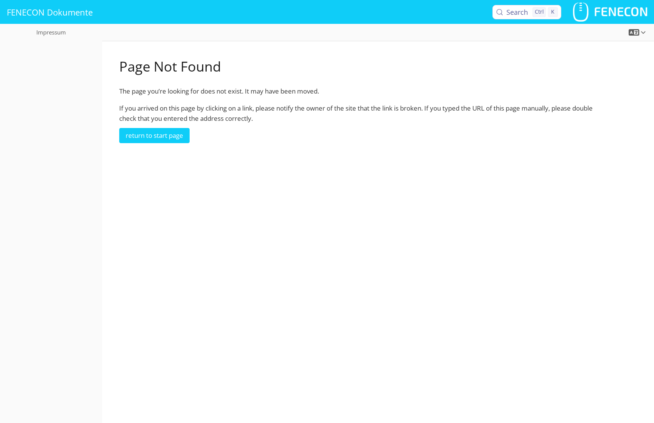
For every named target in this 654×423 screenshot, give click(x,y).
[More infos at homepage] (610, 12)
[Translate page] (637, 32)
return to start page (154, 135)
